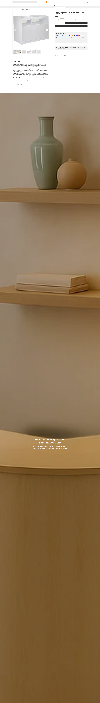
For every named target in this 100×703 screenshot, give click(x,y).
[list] (31, 30)
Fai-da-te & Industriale (62, 5)
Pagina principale (15, 9)
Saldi (81, 5)
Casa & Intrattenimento (17, 5)
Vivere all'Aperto (28, 5)
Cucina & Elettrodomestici (39, 5)
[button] (87, 2)
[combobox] (24, 2)
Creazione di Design (51, 5)
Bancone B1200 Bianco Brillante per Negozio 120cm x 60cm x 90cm (24, 9)
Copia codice (63, 7)
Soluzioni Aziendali (74, 5)
